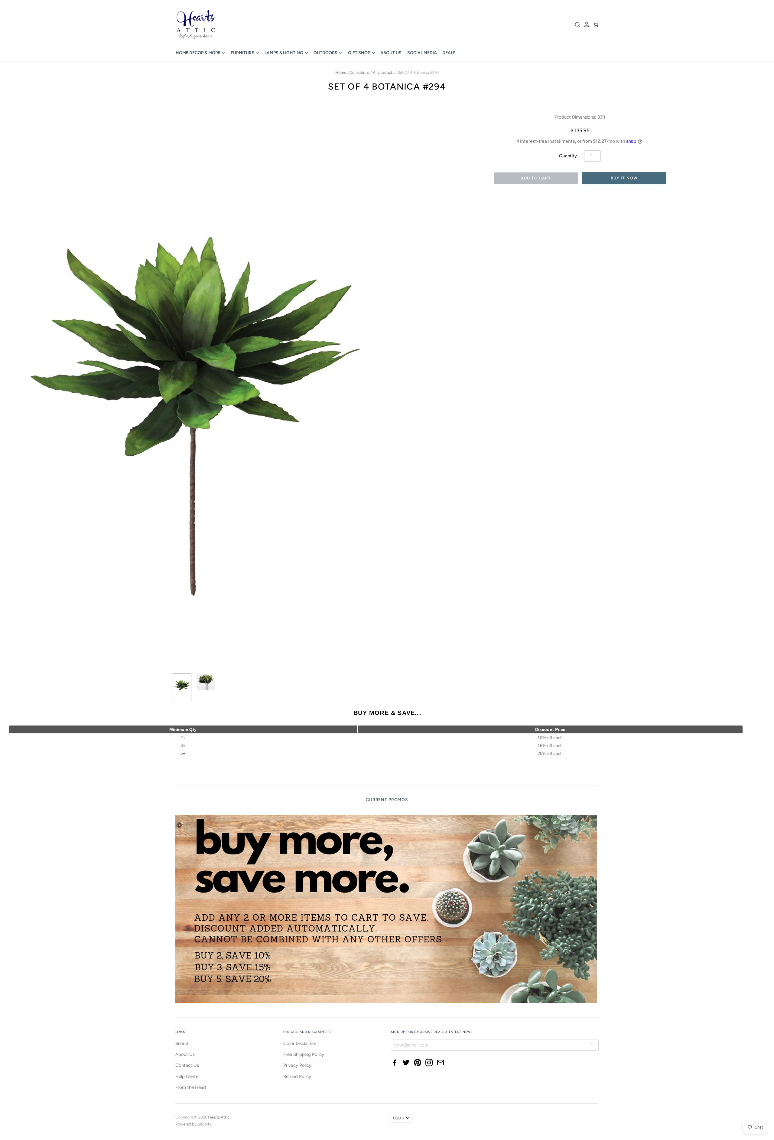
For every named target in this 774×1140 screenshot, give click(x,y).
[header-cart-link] (594, 24)
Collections (359, 72)
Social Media (422, 52)
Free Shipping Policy (303, 1054)
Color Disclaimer (299, 1043)
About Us (391, 52)
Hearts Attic (219, 1117)
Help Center (187, 1076)
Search (182, 1043)
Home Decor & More (198, 52)
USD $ (398, 1118)
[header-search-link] (575, 24)
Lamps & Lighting (284, 52)
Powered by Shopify (193, 1124)
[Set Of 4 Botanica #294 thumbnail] (182, 687)
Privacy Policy (297, 1065)
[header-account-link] (585, 24)
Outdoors (326, 52)
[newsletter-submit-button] (593, 1045)
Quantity (568, 156)
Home (340, 72)
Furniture (243, 52)
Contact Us (187, 1065)
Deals (449, 52)
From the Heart (191, 1087)
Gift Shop (359, 52)
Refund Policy (297, 1076)
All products (383, 72)
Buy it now (624, 178)
